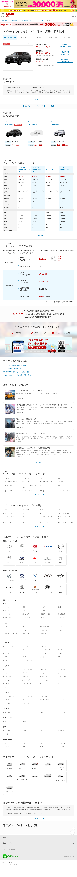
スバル (42, 610)
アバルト (7, 703)
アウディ (7, 630)
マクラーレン (44, 680)
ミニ (59, 633)
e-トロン (7, 478)
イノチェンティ (27, 703)
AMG (6, 626)
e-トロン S (25, 478)
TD (41, 743)
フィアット (43, 696)
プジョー (25, 712)
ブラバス (43, 633)
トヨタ (7, 607)
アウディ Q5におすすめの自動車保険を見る (17, 375)
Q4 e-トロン (26, 481)
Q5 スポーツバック (46, 481)
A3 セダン (8, 522)
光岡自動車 (25, 614)
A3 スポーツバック (46, 517)
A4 (23, 522)
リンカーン (8, 653)
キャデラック (9, 646)
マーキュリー (62, 650)
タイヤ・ (53, 37)
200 (41, 510)
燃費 (52, 106)
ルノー (42, 712)
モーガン (7, 680)
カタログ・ (10, 37)
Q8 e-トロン (8, 491)
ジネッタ (25, 676)
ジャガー (43, 669)
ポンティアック (45, 650)
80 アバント (8, 513)
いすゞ (24, 610)
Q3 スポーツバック (11, 481)
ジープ (24, 657)
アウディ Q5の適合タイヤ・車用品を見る (16, 372)
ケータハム (43, 676)
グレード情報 (40, 106)
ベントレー (8, 673)
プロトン (25, 743)
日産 (23, 607)
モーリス (7, 683)
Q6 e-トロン (8, 485)
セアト (24, 746)
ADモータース (9, 734)
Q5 (6, 121)
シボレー (61, 646)
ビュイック (8, 650)
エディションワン (51, 169)
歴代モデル (26, 106)
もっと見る (37, 235)
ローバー (61, 673)
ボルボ (24, 721)
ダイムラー (61, 669)
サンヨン (61, 730)
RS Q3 (42, 491)
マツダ (7, 610)
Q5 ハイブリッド (63, 481)
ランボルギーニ (45, 699)
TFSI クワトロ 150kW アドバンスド (22, 169)
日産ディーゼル (45, 614)
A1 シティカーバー (64, 513)
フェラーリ (61, 696)
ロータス (43, 673)
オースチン (61, 680)
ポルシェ (61, 630)
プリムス (61, 653)
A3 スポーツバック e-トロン (65, 518)
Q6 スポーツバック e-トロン (30, 486)
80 (59, 510)
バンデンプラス (27, 680)
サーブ (7, 721)
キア (41, 730)
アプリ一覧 (4, 864)
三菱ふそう (8, 617)
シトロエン (8, 712)
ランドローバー (27, 673)
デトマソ (61, 699)
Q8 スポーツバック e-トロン (30, 492)
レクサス (43, 617)
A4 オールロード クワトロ (65, 523)
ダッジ (42, 657)
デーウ (24, 730)
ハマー (7, 660)
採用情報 (22, 849)
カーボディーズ (63, 676)
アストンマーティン (28, 669)
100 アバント (26, 510)
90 (23, 513)
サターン (43, 646)
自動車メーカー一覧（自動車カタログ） (23, 20)
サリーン (43, 653)
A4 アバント (44, 522)
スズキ (60, 610)
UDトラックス (26, 617)
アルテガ (7, 637)
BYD (6, 743)
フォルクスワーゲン (46, 630)
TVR (6, 669)
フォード (25, 650)
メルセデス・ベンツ (11, 633)
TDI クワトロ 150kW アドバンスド (36, 169)
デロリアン (25, 653)
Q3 (59, 478)
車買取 (24, 37)
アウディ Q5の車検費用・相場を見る (15, 368)
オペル (24, 630)
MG (41, 683)
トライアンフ (26, 683)
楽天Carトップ (6, 20)
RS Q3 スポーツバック (65, 491)
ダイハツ (7, 614)
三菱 (59, 607)
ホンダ (42, 607)
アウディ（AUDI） (41, 20)
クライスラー (26, 646)
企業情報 (5, 849)
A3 (23, 517)
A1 (41, 513)
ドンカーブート (63, 743)
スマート (61, 626)
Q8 (59, 485)
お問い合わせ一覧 (13, 864)
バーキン (7, 746)
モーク (7, 687)
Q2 (41, 478)
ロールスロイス (9, 676)
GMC (59, 657)
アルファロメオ (9, 696)
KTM (41, 746)
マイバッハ (25, 633)
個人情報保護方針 (13, 849)
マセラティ (8, 699)
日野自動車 (61, 614)
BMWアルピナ (44, 626)
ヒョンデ (7, 730)
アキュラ (61, 617)
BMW (24, 626)
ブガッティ (61, 712)
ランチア (25, 699)
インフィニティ (27, 660)
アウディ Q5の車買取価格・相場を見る (15, 365)
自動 (67, 37)
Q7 (41, 485)
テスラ (7, 657)
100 (6, 510)
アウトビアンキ (27, 696)
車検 (38, 37)
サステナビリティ (22, 864)
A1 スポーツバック (11, 517)
